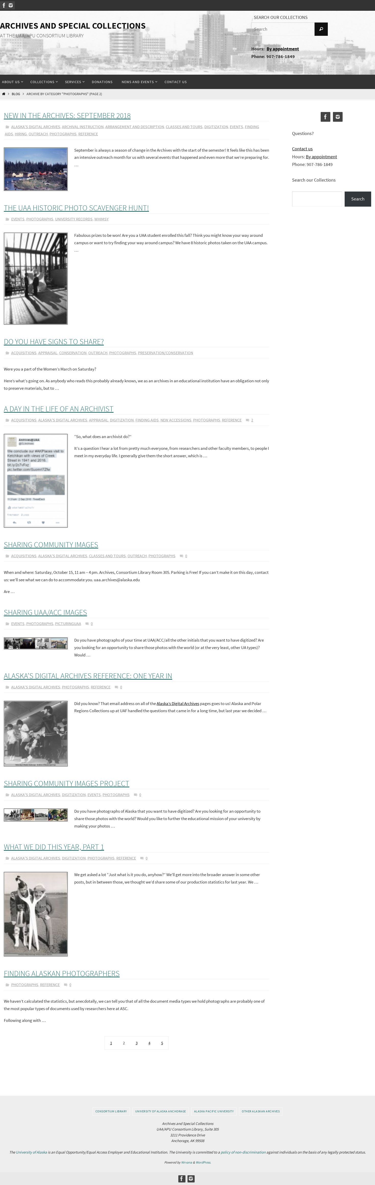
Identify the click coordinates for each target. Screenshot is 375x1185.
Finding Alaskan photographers (62, 973)
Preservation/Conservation (165, 352)
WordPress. (203, 1162)
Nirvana (186, 1162)
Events (236, 126)
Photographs (63, 133)
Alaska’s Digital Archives (178, 703)
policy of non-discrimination (243, 1152)
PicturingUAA (68, 623)
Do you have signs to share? (54, 341)
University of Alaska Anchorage (160, 1111)
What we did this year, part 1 (54, 847)
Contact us (302, 149)
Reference (88, 133)
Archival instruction (83, 126)
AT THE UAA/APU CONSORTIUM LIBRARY (42, 35)
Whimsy (101, 218)
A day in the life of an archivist (59, 408)
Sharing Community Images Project (66, 783)
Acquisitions (23, 352)
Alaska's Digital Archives (35, 126)
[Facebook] (4, 5)
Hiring (21, 133)
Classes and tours (184, 126)
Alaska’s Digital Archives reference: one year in (88, 675)
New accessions (175, 419)
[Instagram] (11, 5)
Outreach (38, 133)
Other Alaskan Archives (261, 1111)
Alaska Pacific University (214, 1111)
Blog (16, 94)
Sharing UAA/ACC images (45, 612)
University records (74, 218)
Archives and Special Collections (73, 25)
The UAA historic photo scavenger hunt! (76, 208)
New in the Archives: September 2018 (67, 115)
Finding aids (147, 419)
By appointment (283, 49)
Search (358, 199)
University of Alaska (31, 1152)
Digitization (216, 126)
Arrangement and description (134, 126)
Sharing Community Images (51, 544)
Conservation (72, 352)
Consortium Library (111, 1111)
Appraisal (47, 352)
